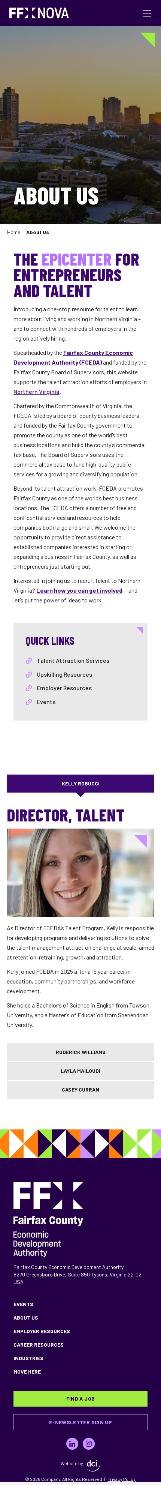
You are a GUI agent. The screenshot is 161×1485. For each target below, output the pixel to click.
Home (13, 232)
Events (46, 701)
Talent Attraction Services (73, 660)
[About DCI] (93, 1465)
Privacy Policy (121, 1479)
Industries (28, 1358)
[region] (80, 918)
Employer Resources (64, 687)
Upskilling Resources (64, 674)
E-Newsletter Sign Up (80, 1422)
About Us (25, 1317)
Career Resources (38, 1344)
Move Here (27, 1371)
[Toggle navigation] (147, 13)
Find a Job (80, 1398)
